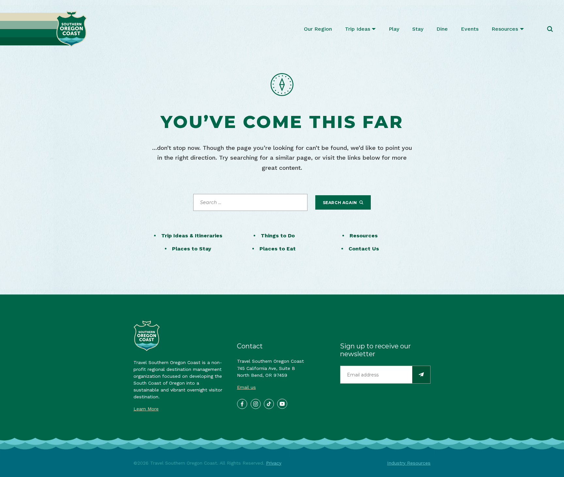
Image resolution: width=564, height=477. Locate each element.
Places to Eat (277, 249)
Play (394, 29)
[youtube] (282, 403)
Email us (246, 387)
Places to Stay (191, 249)
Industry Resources (409, 463)
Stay (417, 29)
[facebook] (242, 403)
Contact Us (364, 249)
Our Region (318, 29)
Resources (505, 29)
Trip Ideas (357, 29)
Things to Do (278, 235)
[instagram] (255, 403)
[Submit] (421, 374)
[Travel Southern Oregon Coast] (43, 28)
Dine (442, 29)
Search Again (340, 202)
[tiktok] (269, 403)
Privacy (273, 463)
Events (469, 29)
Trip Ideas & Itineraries (191, 235)
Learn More (146, 408)
